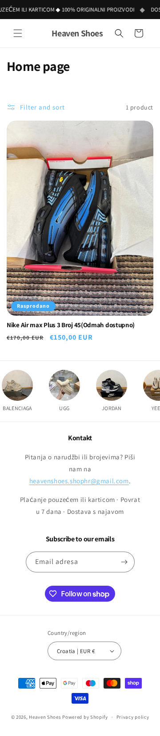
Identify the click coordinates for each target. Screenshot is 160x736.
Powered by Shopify (85, 717)
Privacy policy (132, 717)
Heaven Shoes (45, 717)
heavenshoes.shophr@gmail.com (79, 481)
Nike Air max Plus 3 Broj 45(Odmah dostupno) (71, 325)
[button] (18, 33)
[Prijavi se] (124, 562)
